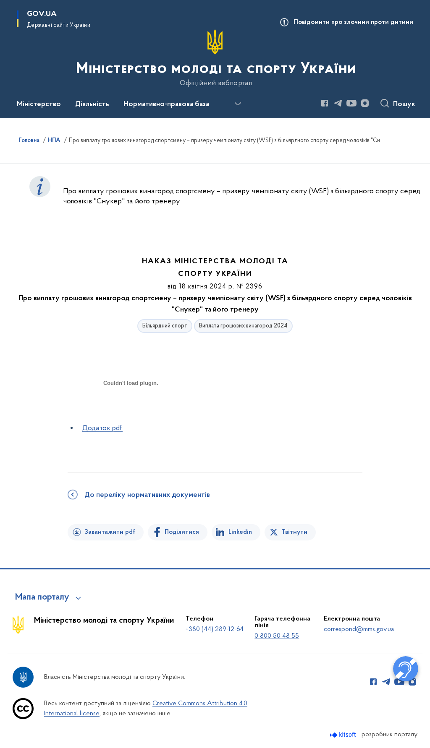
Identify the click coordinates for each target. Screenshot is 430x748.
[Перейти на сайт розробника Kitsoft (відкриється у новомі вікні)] (343, 735)
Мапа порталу (42, 597)
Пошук (404, 104)
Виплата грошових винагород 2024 (243, 326)
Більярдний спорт (164, 326)
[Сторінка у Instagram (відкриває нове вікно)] (365, 103)
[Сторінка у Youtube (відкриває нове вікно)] (351, 103)
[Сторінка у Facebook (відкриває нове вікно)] (325, 103)
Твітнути (294, 532)
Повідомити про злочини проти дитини (353, 22)
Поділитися (182, 532)
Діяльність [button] (92, 104)
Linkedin (240, 532)
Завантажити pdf (109, 532)
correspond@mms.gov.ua (359, 629)
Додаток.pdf (102, 428)
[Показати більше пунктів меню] (237, 104)
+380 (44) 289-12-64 (215, 629)
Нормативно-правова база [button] (166, 104)
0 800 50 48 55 (276, 636)
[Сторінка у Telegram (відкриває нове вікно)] (338, 103)
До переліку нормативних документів (147, 495)
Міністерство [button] (39, 104)
